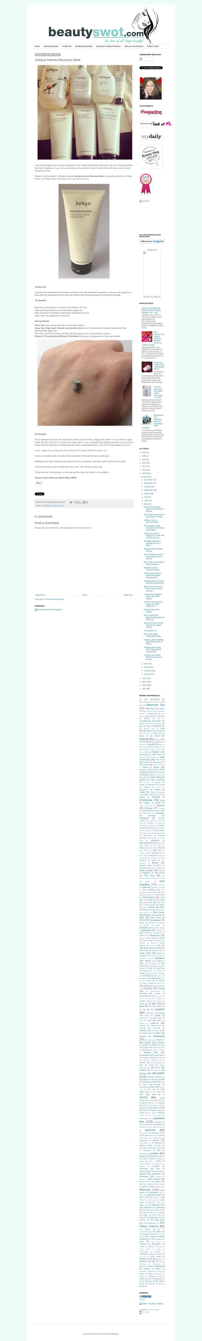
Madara (142, 1023)
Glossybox (155, 935)
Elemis (155, 863)
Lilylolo (141, 1004)
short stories (154, 1179)
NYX (163, 1100)
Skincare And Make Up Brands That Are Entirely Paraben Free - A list (151, 310)
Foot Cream (156, 918)
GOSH (162, 938)
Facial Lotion (160, 895)
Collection (146, 811)
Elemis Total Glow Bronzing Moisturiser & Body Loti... (154, 617)
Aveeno (150, 723)
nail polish (158, 1073)
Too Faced (156, 1242)
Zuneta (141, 1286)
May (146, 504)
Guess (153, 943)
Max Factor (145, 1042)
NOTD (143, 1097)
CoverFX (142, 825)
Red (151, 1148)
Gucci (159, 940)
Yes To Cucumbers (155, 1279)
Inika (160, 971)
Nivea (159, 1092)
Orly (160, 1113)
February (148, 671)
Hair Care (143, 948)
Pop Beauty (143, 1138)
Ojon (160, 1103)
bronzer (145, 772)
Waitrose (142, 1266)
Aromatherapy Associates (150, 721)
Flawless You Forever (153, 915)
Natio (163, 1082)
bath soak (157, 733)
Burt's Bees (158, 775)
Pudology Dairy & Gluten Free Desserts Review (154, 582)
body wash (143, 765)
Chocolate (156, 797)
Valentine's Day (145, 1259)
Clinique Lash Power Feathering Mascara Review (153, 657)
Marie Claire (147, 1033)
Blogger (115, 1334)
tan (163, 1210)
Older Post (128, 595)
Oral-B (144, 1110)
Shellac (141, 1179)
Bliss (147, 752)
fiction (162, 907)
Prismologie (143, 1143)
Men (163, 1045)
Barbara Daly (149, 728)
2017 (144, 466)
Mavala (159, 1040)
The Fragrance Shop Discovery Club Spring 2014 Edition (154, 528)
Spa (163, 1197)
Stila (149, 1202)
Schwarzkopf (144, 1171)
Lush (149, 1020)
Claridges (146, 803)
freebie (141, 923)
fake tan (149, 905)
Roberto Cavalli (148, 1159)
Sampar (142, 1166)
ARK (158, 718)
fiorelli (160, 910)
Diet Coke (157, 845)
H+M (151, 945)
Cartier (141, 784)
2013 (144, 678)
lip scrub (162, 1006)
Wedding (146, 1269)
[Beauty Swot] (152, 294)
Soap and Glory (154, 1195)
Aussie (141, 723)
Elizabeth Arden (145, 865)
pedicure (142, 1127)
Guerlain (142, 943)
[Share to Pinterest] (86, 502)
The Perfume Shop (146, 1234)
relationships (160, 1148)
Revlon (142, 1156)
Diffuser (142, 848)
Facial (149, 895)
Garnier (146, 925)
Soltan (155, 1197)
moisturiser (144, 1055)
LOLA (147, 1015)
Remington (147, 1150)
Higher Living (146, 958)
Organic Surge (156, 1110)
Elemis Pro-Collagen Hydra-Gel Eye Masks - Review (154, 509)
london (157, 1015)
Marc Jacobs (160, 1030)
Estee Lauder (146, 870)
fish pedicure (144, 912)
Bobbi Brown (156, 754)
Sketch (159, 1186)
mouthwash (158, 1062)
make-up (154, 1023)
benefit (151, 744)
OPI (163, 1108)
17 (140, 699)
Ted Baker (143, 1215)
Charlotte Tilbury (148, 794)
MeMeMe (154, 1045)
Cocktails (162, 808)
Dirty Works (143, 850)
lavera (157, 996)
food (141, 917)
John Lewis (151, 981)
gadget (162, 923)
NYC (156, 1100)
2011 (144, 685)
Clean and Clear (145, 805)
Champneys (143, 790)
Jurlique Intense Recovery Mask (151, 521)
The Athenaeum (153, 1217)
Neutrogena (143, 1087)
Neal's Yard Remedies (152, 1084)
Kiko (141, 985)
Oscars (141, 1115)
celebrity (147, 787)
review (154, 1153)
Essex (152, 868)
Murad (151, 1065)
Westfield (142, 1271)
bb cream (154, 736)
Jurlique (54, 505)
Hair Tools (152, 950)
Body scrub (144, 762)
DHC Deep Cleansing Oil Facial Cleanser (154, 563)
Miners (144, 1050)
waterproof (160, 1266)
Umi (150, 1254)
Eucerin (162, 870)
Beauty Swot (152, 250)
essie (160, 868)
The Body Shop (158, 1220)
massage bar (149, 1040)
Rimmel (152, 1156)
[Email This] (75, 502)
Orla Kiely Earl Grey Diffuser (152, 611)
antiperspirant (149, 716)
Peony (150, 1127)
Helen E (162, 955)
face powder (153, 892)
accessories (155, 699)
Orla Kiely (151, 1113)
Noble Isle (156, 1094)
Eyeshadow (155, 887)
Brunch (154, 772)
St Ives (144, 1200)
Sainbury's (158, 1164)
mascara (159, 1036)
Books (145, 767)
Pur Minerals (156, 1143)
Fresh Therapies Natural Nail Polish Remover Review (153, 556)
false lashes (160, 905)
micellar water (147, 1047)
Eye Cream (160, 873)
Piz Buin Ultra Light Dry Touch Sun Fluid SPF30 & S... (153, 604)
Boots (156, 767)
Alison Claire (146, 711)
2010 (144, 689)
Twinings (142, 1254)
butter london (156, 777)
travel (150, 1246)
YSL (157, 1281)
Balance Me (160, 726)
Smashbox (154, 1192)
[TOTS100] (144, 1312)
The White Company (149, 1237)
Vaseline (142, 1261)
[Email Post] (70, 502)
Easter (154, 860)
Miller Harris (160, 1047)
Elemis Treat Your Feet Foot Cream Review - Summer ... (153, 589)
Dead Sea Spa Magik (157, 833)
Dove (155, 850)
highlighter (160, 958)
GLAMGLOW (157, 933)
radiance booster (145, 1145)
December (148, 480)
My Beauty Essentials (83, 46)
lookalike (142, 1018)
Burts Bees (143, 777)
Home (37, 46)
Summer (156, 1205)
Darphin (144, 833)
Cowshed (152, 825)
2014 (144, 477)
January (147, 674)
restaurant (143, 1154)
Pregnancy (143, 1140)
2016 (144, 470)
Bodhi (141, 757)
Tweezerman (143, 1251)
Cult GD (153, 828)
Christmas (145, 800)
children (142, 797)
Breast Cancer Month (157, 770)
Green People (148, 940)
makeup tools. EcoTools (149, 1028)
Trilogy (158, 1249)
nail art (154, 1068)
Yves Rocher (150, 1284)
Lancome (143, 993)
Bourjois (142, 770)
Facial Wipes (152, 902)
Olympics (142, 1108)
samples (156, 1166)
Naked (148, 1082)
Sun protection (145, 1208)
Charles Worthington (157, 792)
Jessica (159, 976)
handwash (143, 955)
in (153, 971)
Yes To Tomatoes (145, 1281)
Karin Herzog (148, 983)
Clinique (148, 808)
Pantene (142, 1118)
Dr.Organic (154, 858)
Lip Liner (152, 1006)
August (147, 494)
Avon (141, 726)
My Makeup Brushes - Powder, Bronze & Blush (152, 543)
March (147, 667)
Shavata (158, 1176)
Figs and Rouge (149, 910)
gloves (141, 938)
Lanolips (157, 993)
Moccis (162, 1050)
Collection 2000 (159, 810)
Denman (153, 838)
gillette (158, 925)
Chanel (157, 790)
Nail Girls (154, 1070)
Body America (152, 757)
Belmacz (142, 744)
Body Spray (157, 762)
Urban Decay (155, 1256)
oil (155, 1103)
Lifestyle (142, 1299)
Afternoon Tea (155, 704)
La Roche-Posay (153, 991)
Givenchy (159, 930)
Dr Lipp (159, 855)
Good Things (151, 938)
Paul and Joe (144, 1124)
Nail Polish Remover (154, 1077)
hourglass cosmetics (155, 966)
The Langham (157, 1231)
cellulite (158, 787)
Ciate (162, 800)
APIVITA (147, 718)
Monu (163, 1057)
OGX (150, 1103)
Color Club (147, 813)
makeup (142, 1025)
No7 (141, 1094)
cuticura (162, 828)
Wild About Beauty (155, 1271)
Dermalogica (144, 843)
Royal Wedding (145, 1164)
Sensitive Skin (157, 1171)
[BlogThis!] (78, 502)
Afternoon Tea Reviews (134, 46)
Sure (144, 1210)
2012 (144, 682)
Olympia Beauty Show (154, 1105)
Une (144, 1256)
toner (141, 1242)
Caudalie (150, 784)
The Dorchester (150, 1223)
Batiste (141, 736)
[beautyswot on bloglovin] (152, 243)
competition (160, 813)
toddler (159, 1239)
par (150, 1118)
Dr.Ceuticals (143, 858)
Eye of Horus (157, 878)
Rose (159, 1161)
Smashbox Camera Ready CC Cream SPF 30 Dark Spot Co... (154, 535)
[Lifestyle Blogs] (145, 1297)
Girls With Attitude (158, 928)
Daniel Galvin (146, 830)
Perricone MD (144, 1133)
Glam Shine (143, 933)
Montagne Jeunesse (149, 1057)
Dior (160, 848)
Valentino (159, 1259)
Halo (160, 950)
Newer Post (40, 595)
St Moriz (154, 1200)
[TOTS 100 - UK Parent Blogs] (151, 1309)
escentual (142, 868)
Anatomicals (152, 713)
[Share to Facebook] (83, 502)
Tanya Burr (146, 1212)
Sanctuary (143, 1169)
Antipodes (161, 716)
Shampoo (143, 1176)
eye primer (144, 881)
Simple (144, 1186)
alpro (155, 711)
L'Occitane (147, 988)
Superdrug (160, 1208)
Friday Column (153, 46)
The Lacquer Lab (147, 1229)
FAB (163, 887)
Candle (142, 780)
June (146, 500)
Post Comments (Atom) (55, 599)
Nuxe (150, 1100)
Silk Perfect (161, 1184)
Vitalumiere (156, 1264)
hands (159, 953)
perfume (150, 1130)
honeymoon (153, 963)
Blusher (156, 752)
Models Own (151, 1052)
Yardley (151, 1276)
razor (159, 1145)
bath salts (146, 733)
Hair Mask (158, 948)
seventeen (156, 1174)
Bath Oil (162, 731)
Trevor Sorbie (144, 1249)
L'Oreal (161, 988)
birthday (150, 747)
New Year (152, 1089)
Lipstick (160, 1009)
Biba (160, 744)
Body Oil (158, 760)
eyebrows (161, 885)
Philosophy (155, 1133)
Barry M (153, 731)
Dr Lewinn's (150, 855)
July (146, 497)
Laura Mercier (145, 996)
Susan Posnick (154, 1210)
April (146, 664)
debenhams (147, 835)
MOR (144, 1060)
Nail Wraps (143, 1079)
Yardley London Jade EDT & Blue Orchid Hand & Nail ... (152, 649)
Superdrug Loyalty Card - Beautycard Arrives (159, 366)
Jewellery (142, 978)
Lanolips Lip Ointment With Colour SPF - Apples (152, 596)
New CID (154, 1087)
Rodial (160, 1159)
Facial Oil (152, 900)
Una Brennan (160, 1254)
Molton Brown (160, 1055)
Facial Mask (46, 505)
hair (158, 945)
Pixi (163, 1133)
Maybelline (161, 1042)
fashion (152, 907)
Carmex (158, 782)
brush (162, 772)
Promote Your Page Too (152, 297)
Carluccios (146, 782)
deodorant (155, 840)
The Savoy (161, 1234)
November (148, 483)
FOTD (142, 920)
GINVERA (143, 928)
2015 (144, 473)
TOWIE (141, 1246)
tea (161, 1212)
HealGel (153, 955)
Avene (159, 723)
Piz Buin (145, 1135)
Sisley (152, 1186)
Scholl (158, 1168)
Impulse (145, 971)
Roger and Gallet (146, 1161)
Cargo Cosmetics (157, 780)
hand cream (145, 953)
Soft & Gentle (144, 1197)
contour (151, 821)
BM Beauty (143, 754)
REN (158, 1150)
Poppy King (157, 1138)
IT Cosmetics (160, 973)
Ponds (159, 1135)
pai (150, 1115)
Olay (141, 1105)
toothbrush (143, 1244)
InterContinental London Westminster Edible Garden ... (153, 625)
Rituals (162, 1156)
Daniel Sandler (159, 830)
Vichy (153, 1261)
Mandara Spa (145, 1031)
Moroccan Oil (156, 1060)
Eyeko (144, 887)
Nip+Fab (151, 1092)
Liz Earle (161, 1013)
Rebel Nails (143, 1148)
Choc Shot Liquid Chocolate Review (152, 635)
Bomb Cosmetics (159, 765)
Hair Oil (142, 950)
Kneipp (150, 986)
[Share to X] (81, 502)
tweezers (157, 1251)
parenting (157, 1122)
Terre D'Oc (156, 1215)
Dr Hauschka (154, 853)
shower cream (145, 1181)
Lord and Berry (155, 1018)
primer (156, 1140)
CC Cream (161, 784)
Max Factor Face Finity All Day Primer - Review (154, 516)
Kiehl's (159, 983)
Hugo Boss (160, 968)
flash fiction (159, 912)
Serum (142, 1174)
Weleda (158, 1269)
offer (143, 1103)
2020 (144, 456)
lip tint (146, 1010)
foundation (155, 920)
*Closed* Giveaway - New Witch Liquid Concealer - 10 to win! (158, 392)
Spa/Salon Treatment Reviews (108, 46)
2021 (144, 453)
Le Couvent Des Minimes (152, 998)
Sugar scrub (144, 1205)
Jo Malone (153, 978)
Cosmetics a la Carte (154, 823)
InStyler (142, 973)
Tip (153, 1239)
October (147, 487)
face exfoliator (149, 890)
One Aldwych (154, 1108)
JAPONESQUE (147, 976)
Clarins (158, 803)
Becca (157, 739)
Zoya (160, 1284)
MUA (141, 1065)
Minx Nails (153, 1050)
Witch (150, 1274)
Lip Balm (152, 1003)
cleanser (161, 805)
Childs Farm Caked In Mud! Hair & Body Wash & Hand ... (152, 575)
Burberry (145, 775)
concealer (152, 816)
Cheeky (159, 794)
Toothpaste (156, 1244)
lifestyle (158, 1001)
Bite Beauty (161, 747)
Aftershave (150, 709)
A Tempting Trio (150, 631)
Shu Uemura (148, 1184)
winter (141, 1274)
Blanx (153, 749)
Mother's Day (144, 1062)
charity (142, 792)
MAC (159, 1020)
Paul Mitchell (157, 1124)
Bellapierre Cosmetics (154, 742)
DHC (156, 843)
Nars (156, 1082)
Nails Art (154, 1079)
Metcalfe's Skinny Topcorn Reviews (152, 569)
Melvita (144, 1045)
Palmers (158, 1115)
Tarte (155, 1212)
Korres (158, 986)
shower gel (160, 1182)
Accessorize (143, 702)
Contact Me (66, 46)
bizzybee (145, 749)
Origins (142, 1113)
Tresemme (158, 1246)
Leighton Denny (145, 1001)
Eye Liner (149, 875)
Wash (151, 1266)
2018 (144, 463)
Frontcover (152, 923)
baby (149, 726)
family (144, 907)
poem (153, 1135)
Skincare (61, 505)
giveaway (146, 930)
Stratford (159, 1202)
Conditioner (144, 818)
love (140, 1020)
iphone (150, 973)
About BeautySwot (51, 46)
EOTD (158, 865)
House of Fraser (145, 968)
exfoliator (146, 873)
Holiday (148, 961)
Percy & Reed (160, 1127)
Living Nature (150, 1013)
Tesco (141, 1217)
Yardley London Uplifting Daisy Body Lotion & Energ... (154, 642)
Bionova (142, 747)
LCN (163, 996)
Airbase (162, 708)
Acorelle (155, 702)
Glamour (142, 935)
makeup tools (155, 1025)
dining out (151, 848)
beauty (143, 738)
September (148, 490)
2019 (144, 460)
